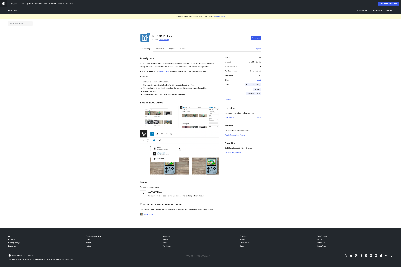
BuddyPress (322, 246)
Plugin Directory (13, 10)
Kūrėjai (165, 243)
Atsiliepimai (159, 49)
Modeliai (88, 246)
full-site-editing (255, 85)
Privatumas (12, 246)
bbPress (321, 243)
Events (242, 239)
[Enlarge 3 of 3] (216, 133)
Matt (319, 239)
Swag (243, 246)
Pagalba (258, 49)
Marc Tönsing (164, 40)
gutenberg (257, 89)
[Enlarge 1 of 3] (176, 109)
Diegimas (172, 49)
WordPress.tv (168, 246)
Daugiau (228, 99)
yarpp (258, 93)
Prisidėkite (243, 236)
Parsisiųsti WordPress (388, 3)
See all (258, 117)
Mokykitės (166, 236)
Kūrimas (183, 49)
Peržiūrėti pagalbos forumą (235, 135)
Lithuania (31, 256)
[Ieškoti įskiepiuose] (30, 23)
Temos (88, 239)
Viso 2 (259, 80)
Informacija (146, 49)
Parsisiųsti (256, 38)
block (247, 85)
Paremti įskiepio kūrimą (233, 153)
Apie (9, 236)
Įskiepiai (88, 243)
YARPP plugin (164, 71)
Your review (229, 117)
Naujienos (11, 239)
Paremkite (244, 243)
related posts (251, 93)
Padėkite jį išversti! (219, 16)
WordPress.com (323, 236)
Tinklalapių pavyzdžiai (93, 236)
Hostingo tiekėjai (14, 243)
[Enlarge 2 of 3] (216, 109)
